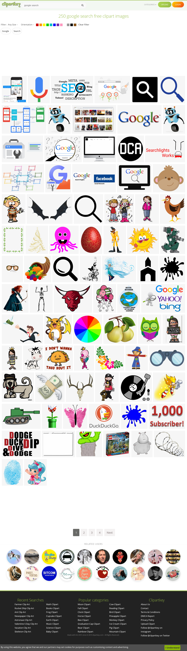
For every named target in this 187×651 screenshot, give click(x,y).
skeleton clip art (23, 631)
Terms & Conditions (150, 612)
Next (110, 532)
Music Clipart (52, 623)
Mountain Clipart (117, 631)
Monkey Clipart (116, 619)
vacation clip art (23, 627)
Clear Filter (83, 24)
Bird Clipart (114, 612)
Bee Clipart (83, 619)
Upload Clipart (148, 623)
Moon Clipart (84, 604)
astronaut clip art (23, 619)
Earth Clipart (52, 619)
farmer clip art (22, 604)
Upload (164, 4)
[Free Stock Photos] (11, 4)
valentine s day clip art (26, 623)
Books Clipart (52, 608)
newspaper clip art (24, 616)
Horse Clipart (84, 616)
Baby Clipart (52, 631)
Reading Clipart (116, 608)
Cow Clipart (115, 604)
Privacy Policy (147, 619)
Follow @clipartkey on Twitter (155, 635)
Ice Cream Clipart (117, 623)
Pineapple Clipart (117, 616)
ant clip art (20, 612)
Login (178, 4)
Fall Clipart (83, 608)
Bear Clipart (83, 627)
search (17, 31)
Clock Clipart (84, 612)
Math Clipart (52, 604)
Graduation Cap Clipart (89, 623)
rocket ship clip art (24, 608)
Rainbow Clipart (85, 631)
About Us (145, 604)
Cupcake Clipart (54, 616)
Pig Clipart (114, 627)
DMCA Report (147, 616)
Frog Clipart (52, 612)
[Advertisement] (93, 55)
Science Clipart (53, 627)
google (6, 31)
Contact (144, 608)
